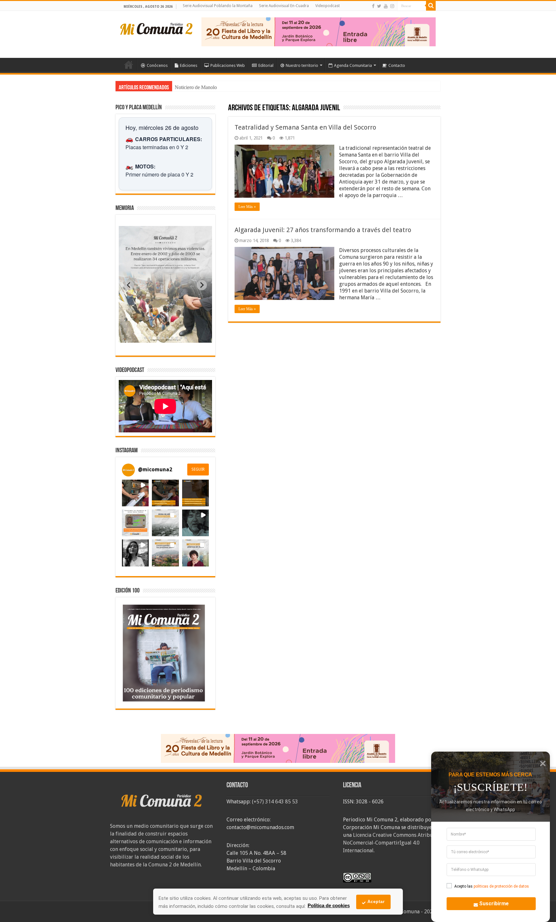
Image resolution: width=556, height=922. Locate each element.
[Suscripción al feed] (231, 108)
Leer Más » (247, 206)
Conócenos (157, 65)
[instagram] (392, 6)
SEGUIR (198, 469)
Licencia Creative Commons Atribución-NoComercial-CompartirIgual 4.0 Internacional (394, 843)
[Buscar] (431, 6)
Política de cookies (329, 905)
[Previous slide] (129, 285)
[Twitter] (379, 6)
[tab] (145, 338)
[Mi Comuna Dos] (156, 28)
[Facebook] (373, 6)
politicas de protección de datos (501, 886)
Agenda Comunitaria (353, 65)
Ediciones (188, 65)
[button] (135, 493)
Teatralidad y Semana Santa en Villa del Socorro (306, 127)
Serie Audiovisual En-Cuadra (284, 6)
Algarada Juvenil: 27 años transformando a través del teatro (323, 230)
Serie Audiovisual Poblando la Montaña (218, 6)
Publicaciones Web (227, 65)
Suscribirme (494, 903)
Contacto (396, 65)
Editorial (265, 65)
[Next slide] (202, 285)
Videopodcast (327, 6)
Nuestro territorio (302, 65)
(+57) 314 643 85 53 (275, 802)
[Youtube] (385, 6)
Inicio (128, 64)
